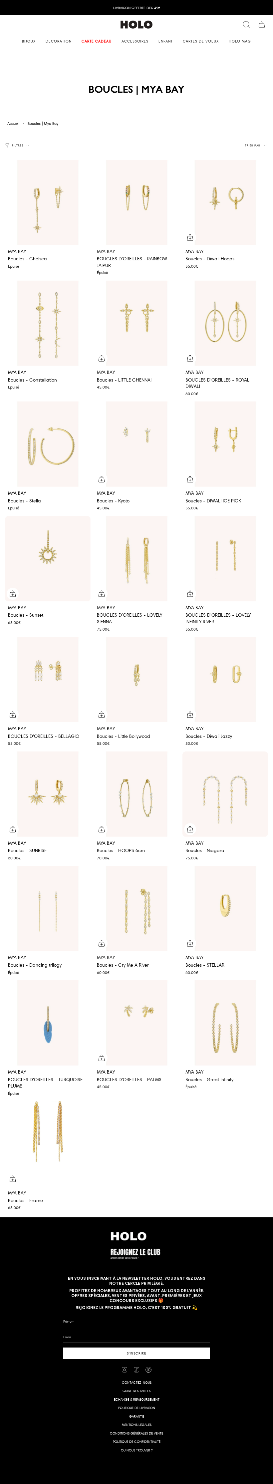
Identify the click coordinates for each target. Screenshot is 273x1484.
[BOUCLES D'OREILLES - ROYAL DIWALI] (225, 323)
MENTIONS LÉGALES (136, 1425)
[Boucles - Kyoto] (136, 444)
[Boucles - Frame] (48, 1144)
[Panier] (261, 24)
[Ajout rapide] (190, 237)
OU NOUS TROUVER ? (136, 1450)
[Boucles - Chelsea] (48, 202)
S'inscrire (136, 1353)
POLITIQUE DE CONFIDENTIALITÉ (136, 1442)
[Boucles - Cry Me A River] (136, 908)
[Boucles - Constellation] (48, 323)
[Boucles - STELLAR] (225, 908)
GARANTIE (136, 1416)
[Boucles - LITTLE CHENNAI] (136, 323)
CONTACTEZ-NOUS (136, 1382)
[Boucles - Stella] (48, 444)
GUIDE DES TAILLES (136, 1391)
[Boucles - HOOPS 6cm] (136, 794)
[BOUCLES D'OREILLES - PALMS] (136, 1023)
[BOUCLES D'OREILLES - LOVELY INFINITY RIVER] (225, 558)
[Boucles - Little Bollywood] (136, 679)
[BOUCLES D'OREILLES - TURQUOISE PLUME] (48, 1023)
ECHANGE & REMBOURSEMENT (136, 1399)
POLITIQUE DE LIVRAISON (136, 1408)
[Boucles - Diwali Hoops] (225, 202)
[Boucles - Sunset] (48, 558)
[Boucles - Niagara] (225, 794)
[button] (29, 41)
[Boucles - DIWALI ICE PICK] (225, 444)
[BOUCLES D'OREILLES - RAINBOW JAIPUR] (136, 202)
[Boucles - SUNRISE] (48, 794)
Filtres (18, 145)
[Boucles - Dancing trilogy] (48, 908)
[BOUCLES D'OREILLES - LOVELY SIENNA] (136, 558)
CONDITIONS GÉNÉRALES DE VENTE (136, 1433)
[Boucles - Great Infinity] (225, 1023)
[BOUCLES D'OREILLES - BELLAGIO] (48, 679)
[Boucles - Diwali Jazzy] (225, 679)
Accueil (13, 123)
